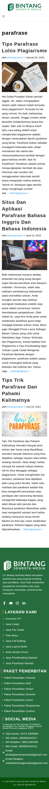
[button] (3, 16)
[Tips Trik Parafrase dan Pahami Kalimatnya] (24, 424)
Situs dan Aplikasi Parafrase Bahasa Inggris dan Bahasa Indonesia (24, 215)
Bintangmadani (15, 57)
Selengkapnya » (19, 193)
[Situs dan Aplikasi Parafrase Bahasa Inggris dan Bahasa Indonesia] (24, 255)
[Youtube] (11, 603)
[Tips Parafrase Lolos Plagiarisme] (24, 77)
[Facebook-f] (4, 603)
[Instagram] (17, 603)
